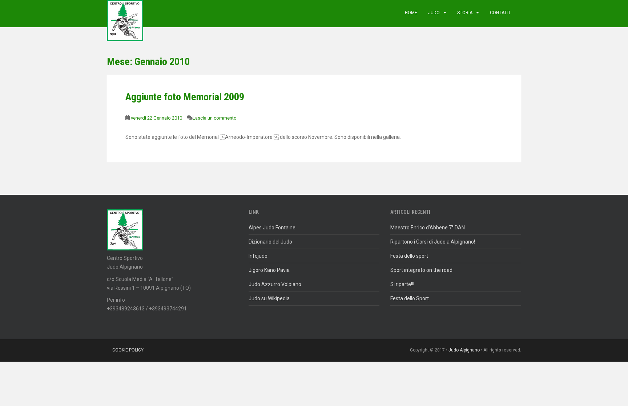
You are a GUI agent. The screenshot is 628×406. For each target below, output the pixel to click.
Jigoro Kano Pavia (269, 270)
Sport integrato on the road (421, 270)
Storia (464, 12)
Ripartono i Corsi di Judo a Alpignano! (432, 242)
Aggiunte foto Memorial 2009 (184, 97)
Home (411, 12)
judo (434, 12)
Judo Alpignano (464, 350)
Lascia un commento (215, 118)
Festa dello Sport (409, 298)
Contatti (500, 12)
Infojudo (258, 256)
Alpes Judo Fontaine (272, 227)
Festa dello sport (409, 256)
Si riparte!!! (402, 284)
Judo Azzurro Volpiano (275, 284)
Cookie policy (128, 350)
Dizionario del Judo (270, 242)
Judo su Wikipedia (269, 298)
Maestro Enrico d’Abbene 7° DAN (427, 227)
